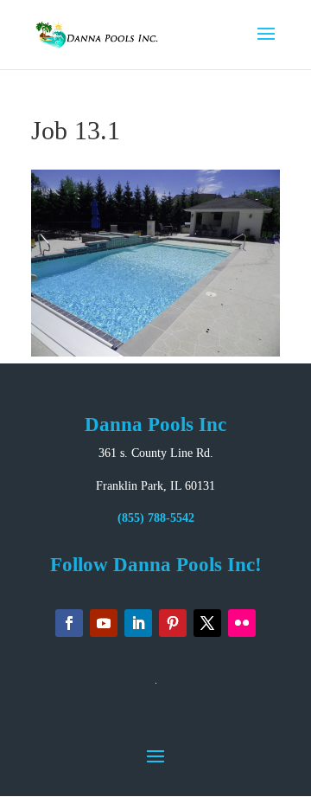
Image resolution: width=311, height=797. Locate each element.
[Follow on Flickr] (242, 623)
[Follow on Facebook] (69, 623)
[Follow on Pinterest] (173, 623)
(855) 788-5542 (155, 517)
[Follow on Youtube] (103, 623)
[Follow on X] (207, 623)
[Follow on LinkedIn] (138, 623)
